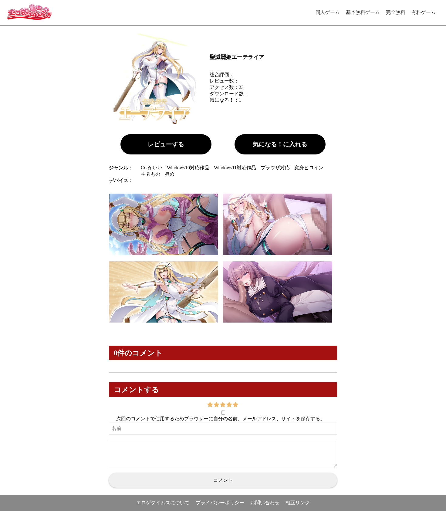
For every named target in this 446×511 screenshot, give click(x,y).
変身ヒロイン (308, 167)
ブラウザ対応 (275, 167)
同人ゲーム (328, 12)
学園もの (150, 174)
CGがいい (151, 167)
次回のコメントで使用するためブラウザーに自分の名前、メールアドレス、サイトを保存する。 (220, 418)
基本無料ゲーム (363, 12)
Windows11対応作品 (235, 167)
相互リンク (298, 502)
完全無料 (395, 12)
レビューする (166, 144)
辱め (169, 174)
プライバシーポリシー (220, 502)
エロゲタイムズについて (163, 502)
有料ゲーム (423, 12)
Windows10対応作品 (188, 167)
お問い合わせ (264, 502)
